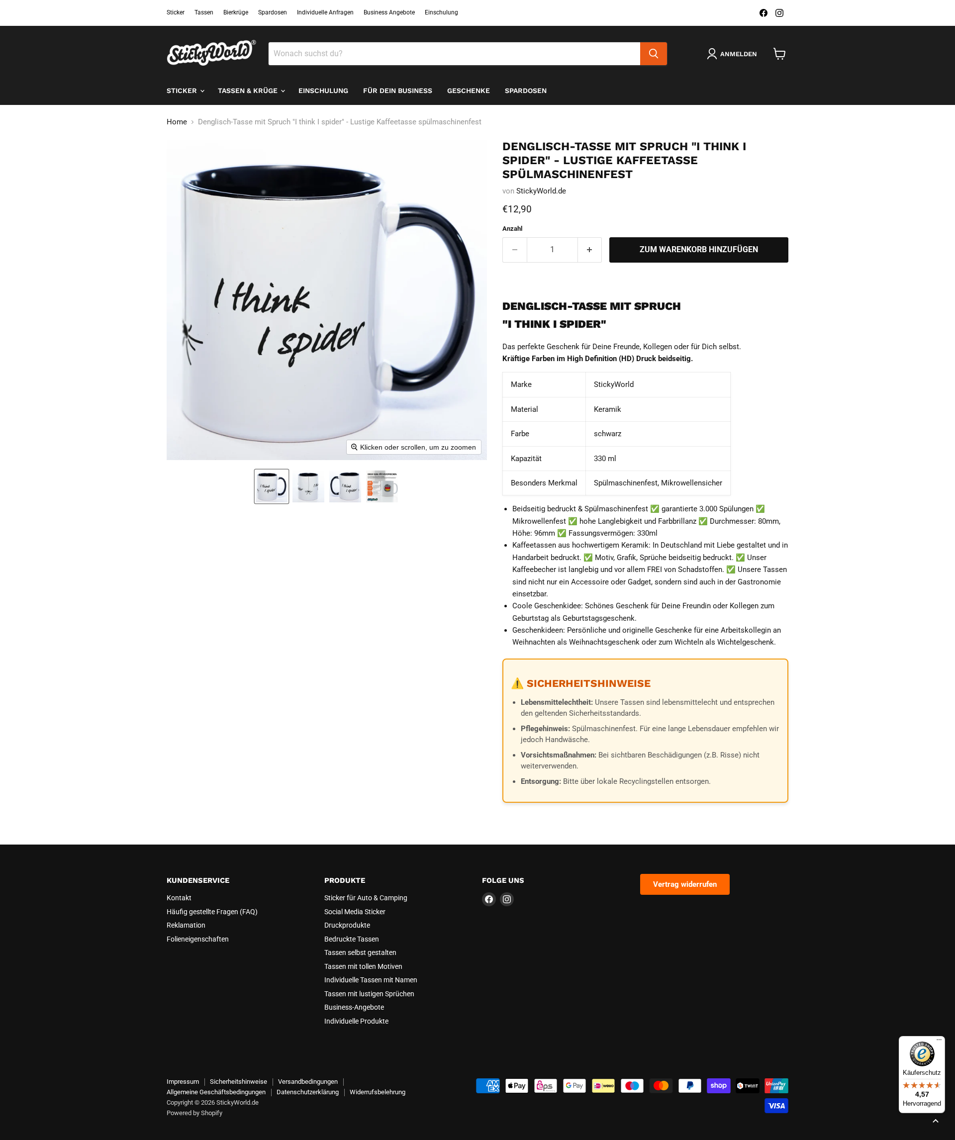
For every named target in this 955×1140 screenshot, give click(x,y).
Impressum (183, 1081)
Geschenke (468, 91)
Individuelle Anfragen (325, 12)
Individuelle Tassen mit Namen (370, 980)
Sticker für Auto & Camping (365, 898)
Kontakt (179, 898)
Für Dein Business (397, 91)
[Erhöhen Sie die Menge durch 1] (590, 249)
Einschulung (441, 12)
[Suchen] (653, 53)
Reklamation (186, 925)
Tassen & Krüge (249, 91)
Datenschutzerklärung (308, 1092)
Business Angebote (389, 12)
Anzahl (512, 228)
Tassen (203, 12)
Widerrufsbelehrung (377, 1092)
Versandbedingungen (308, 1081)
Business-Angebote (354, 1007)
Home (177, 122)
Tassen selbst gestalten (360, 952)
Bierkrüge (235, 12)
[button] (271, 486)
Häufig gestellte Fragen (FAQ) (212, 912)
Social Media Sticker (354, 912)
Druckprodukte (347, 925)
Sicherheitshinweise (238, 1081)
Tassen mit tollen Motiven (363, 966)
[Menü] (939, 1042)
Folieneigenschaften (198, 939)
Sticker (176, 12)
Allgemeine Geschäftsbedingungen (216, 1092)
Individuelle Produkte (356, 1021)
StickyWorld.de (541, 191)
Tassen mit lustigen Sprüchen (369, 994)
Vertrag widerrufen (685, 884)
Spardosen (272, 12)
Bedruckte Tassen (351, 939)
